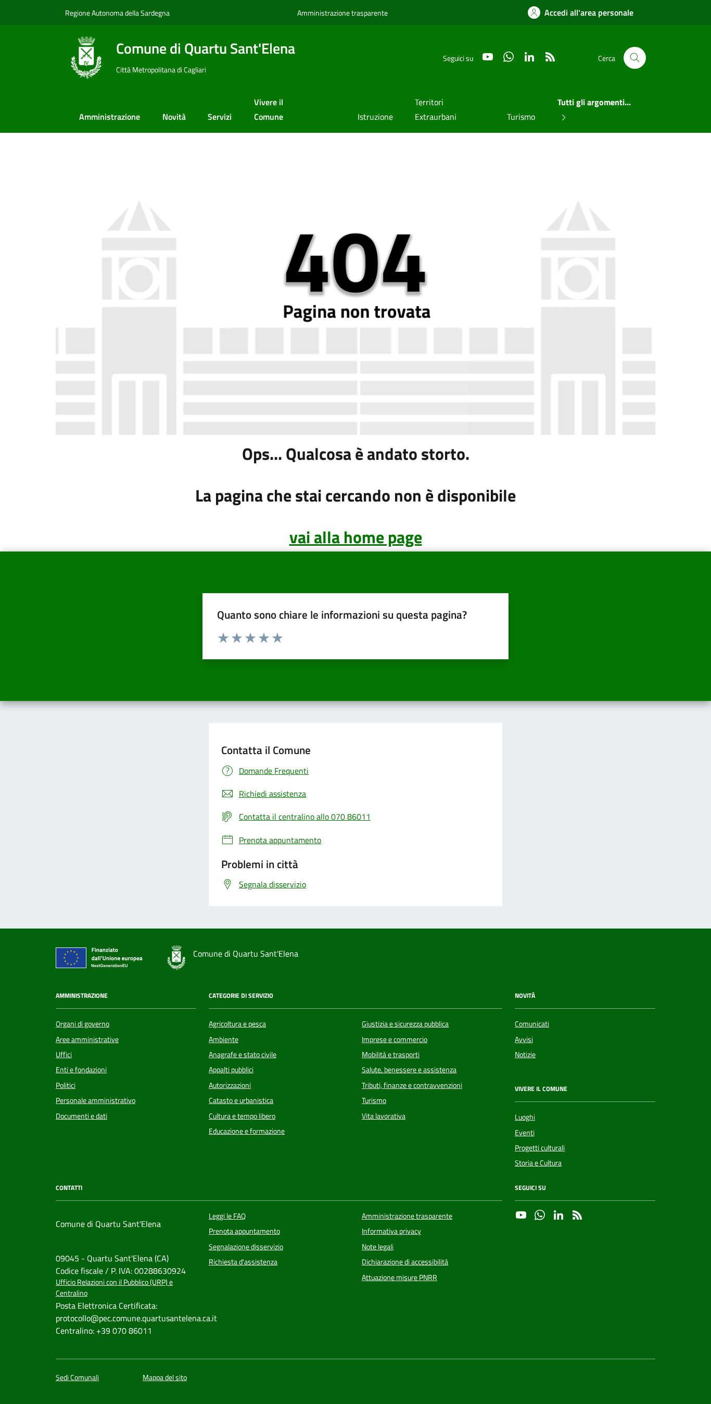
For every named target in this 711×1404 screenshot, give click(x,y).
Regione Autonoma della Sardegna (117, 12)
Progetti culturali (540, 1148)
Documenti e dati (81, 1116)
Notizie (525, 1054)
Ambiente (223, 1039)
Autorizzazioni (230, 1085)
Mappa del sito (165, 1377)
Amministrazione (109, 116)
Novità (174, 116)
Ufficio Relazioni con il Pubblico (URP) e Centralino (114, 1288)
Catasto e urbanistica (241, 1100)
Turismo (521, 116)
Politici (65, 1085)
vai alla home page (355, 536)
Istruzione (375, 116)
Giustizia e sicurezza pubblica (405, 1024)
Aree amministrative (87, 1039)
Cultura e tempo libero (242, 1116)
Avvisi (524, 1039)
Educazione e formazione (247, 1131)
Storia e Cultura (538, 1163)
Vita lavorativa (383, 1116)
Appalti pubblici (231, 1069)
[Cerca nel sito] (635, 58)
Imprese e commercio (394, 1039)
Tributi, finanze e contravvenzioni (412, 1085)
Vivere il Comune (268, 109)
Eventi (525, 1132)
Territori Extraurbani (435, 109)
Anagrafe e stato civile (242, 1054)
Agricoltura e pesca (237, 1024)
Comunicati (532, 1024)
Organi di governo (82, 1024)
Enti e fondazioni (81, 1069)
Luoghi (525, 1117)
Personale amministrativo (95, 1100)
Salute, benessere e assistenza (409, 1069)
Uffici (64, 1054)
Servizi (220, 116)
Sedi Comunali (77, 1377)
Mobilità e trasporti (391, 1054)
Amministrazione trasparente (342, 12)
